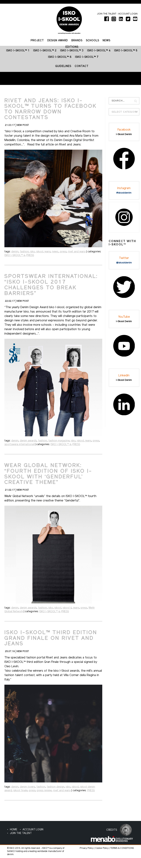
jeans (47, 251)
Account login (128, 14)
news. (55, 251)
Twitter (124, 258)
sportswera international (19, 444)
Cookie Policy (102, 848)
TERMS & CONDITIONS (122, 848)
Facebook (124, 129)
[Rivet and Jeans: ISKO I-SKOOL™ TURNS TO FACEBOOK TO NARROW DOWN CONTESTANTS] (53, 198)
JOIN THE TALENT (21, 833)
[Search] (135, 100)
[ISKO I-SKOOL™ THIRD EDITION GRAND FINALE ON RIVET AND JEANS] (53, 733)
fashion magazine (59, 440)
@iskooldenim (124, 263)
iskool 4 (67, 608)
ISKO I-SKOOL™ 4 (14, 255)
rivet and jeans (77, 251)
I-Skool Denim (124, 134)
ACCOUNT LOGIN (33, 829)
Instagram (124, 188)
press (63, 251)
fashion (24, 251)
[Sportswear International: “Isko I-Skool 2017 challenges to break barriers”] (53, 387)
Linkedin (123, 375)
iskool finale (20, 790)
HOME (13, 829)
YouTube (124, 316)
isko (32, 251)
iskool (39, 251)
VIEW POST (22, 125)
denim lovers (27, 787)
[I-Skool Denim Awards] (69, 19)
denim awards (28, 440)
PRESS (30, 255)
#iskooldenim (123, 193)
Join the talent (106, 14)
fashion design (55, 787)
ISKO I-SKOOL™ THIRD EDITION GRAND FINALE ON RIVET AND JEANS (50, 638)
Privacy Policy (86, 848)
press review (44, 790)
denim (15, 251)
